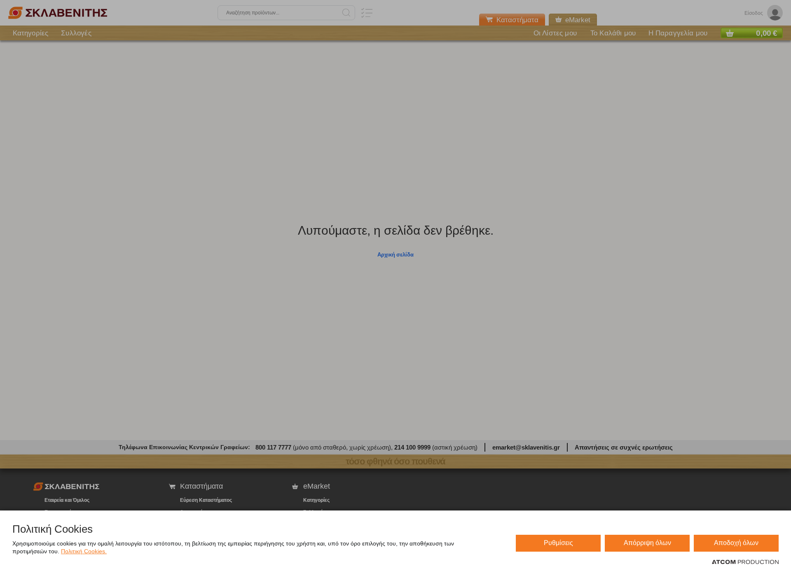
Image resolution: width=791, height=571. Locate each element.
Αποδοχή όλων (736, 542)
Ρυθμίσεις (558, 542)
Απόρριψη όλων (647, 542)
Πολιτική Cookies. (84, 551)
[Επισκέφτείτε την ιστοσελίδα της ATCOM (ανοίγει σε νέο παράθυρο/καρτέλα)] (745, 562)
